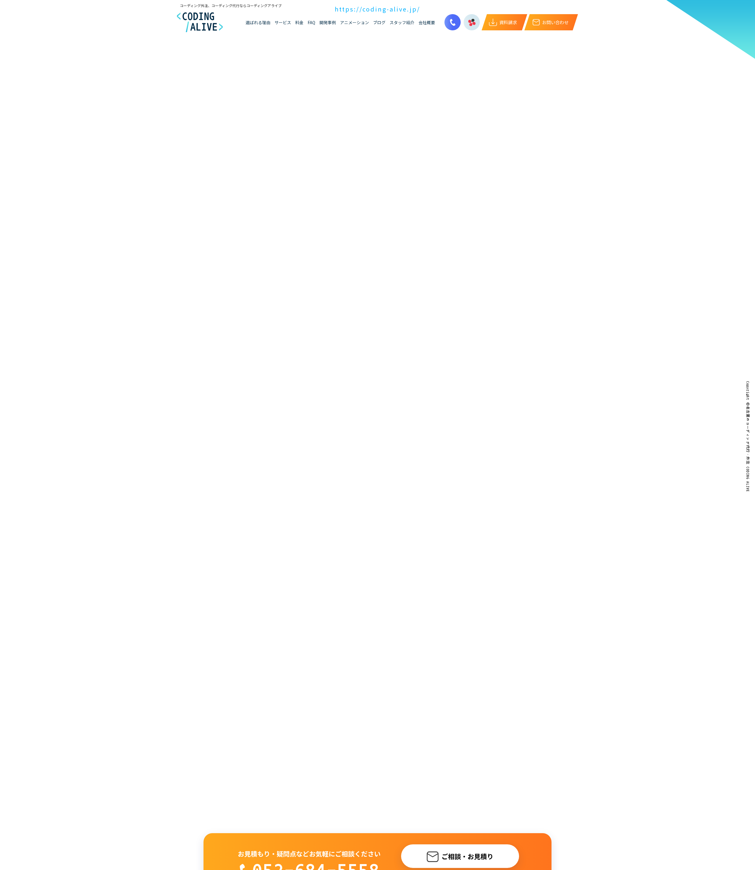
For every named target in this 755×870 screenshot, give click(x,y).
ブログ (379, 22)
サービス (283, 22)
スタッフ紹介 (402, 22)
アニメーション (354, 22)
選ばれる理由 (258, 22)
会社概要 (426, 22)
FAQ (311, 22)
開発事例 (327, 22)
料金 (299, 22)
